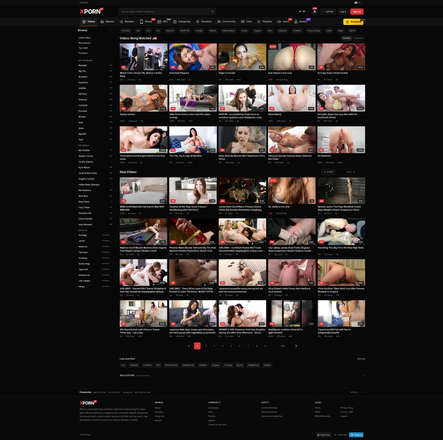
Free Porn (84, 3)
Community (213, 407)
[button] (363, 31)
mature (213, 30)
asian (329, 30)
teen (270, 30)
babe (340, 30)
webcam (283, 30)
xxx (148, 30)
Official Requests (322, 416)
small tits (184, 30)
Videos (158, 407)
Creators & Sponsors (217, 424)
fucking (228, 365)
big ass (240, 365)
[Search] (212, 11)
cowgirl (199, 30)
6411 (283, 345)
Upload (211, 420)
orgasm (257, 30)
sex (138, 30)
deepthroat (253, 365)
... (273, 345)
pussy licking (314, 30)
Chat (210, 412)
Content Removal (269, 407)
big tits (353, 30)
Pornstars (83, 53)
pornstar (126, 30)
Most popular (85, 42)
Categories (159, 416)
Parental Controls (269, 412)
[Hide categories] (110, 30)
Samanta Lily (188, 365)
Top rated (83, 47)
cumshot (147, 365)
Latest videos (85, 37)
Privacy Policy (346, 407)
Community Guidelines (271, 416)
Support (344, 416)
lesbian (267, 365)
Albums (158, 420)
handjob (134, 365)
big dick (170, 30)
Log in (343, 11)
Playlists (211, 416)
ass (158, 30)
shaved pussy (171, 365)
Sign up (357, 11)
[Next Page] (296, 345)
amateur (297, 30)
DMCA (317, 412)
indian (244, 30)
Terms (317, 407)
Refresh (361, 358)
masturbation (229, 30)
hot (158, 365)
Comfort (346, 38)
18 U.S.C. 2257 (346, 412)
